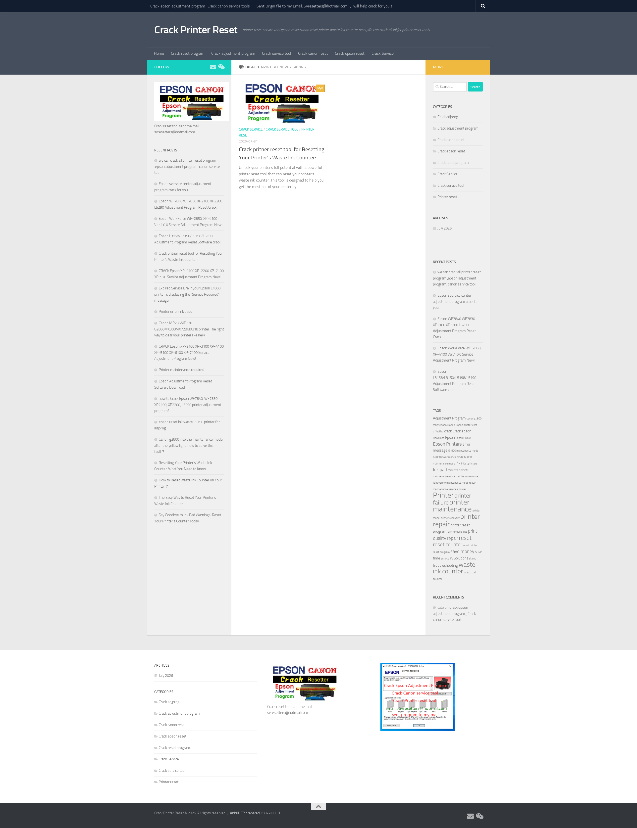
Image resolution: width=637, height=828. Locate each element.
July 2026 (444, 228)
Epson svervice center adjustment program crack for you (456, 301)
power (462, 489)
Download (438, 438)
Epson (450, 437)
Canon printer (464, 425)
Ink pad (440, 469)
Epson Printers (447, 444)
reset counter (447, 544)
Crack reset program (187, 53)
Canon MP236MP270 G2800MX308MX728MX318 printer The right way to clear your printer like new (189, 329)
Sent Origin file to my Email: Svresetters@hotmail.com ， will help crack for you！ (325, 6)
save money (462, 551)
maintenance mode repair (461, 482)
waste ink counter (454, 568)
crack (448, 431)
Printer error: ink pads (175, 311)
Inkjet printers (469, 463)
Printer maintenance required (181, 370)
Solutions (461, 558)
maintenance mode (444, 476)
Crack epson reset (350, 53)
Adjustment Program (449, 418)
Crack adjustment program (233, 53)
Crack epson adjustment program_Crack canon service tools (200, 6)
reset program (441, 552)
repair (452, 538)
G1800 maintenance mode (463, 450)
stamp (472, 558)
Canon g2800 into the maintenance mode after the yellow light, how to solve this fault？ (188, 445)
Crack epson (462, 431)
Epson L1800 (463, 438)
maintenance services (445, 489)
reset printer (470, 545)
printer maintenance (452, 505)
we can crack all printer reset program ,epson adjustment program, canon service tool (187, 166)
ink (458, 463)
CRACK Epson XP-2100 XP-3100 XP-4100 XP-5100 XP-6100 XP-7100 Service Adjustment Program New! (189, 352)
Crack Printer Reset (196, 30)
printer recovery (450, 518)
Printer (443, 495)
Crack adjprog (447, 117)
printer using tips (457, 531)
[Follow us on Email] (213, 67)
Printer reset (447, 197)
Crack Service (383, 53)
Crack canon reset (313, 53)
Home (159, 53)
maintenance (458, 470)
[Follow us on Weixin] (221, 67)
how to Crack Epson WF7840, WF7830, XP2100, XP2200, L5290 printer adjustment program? (187, 404)
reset (465, 537)
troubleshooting (445, 565)
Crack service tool (276, 53)
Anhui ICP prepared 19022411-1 (255, 813)
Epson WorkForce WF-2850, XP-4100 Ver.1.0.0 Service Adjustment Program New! (457, 354)
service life (447, 558)
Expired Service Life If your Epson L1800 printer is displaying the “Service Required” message (187, 294)
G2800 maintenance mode (448, 457)
